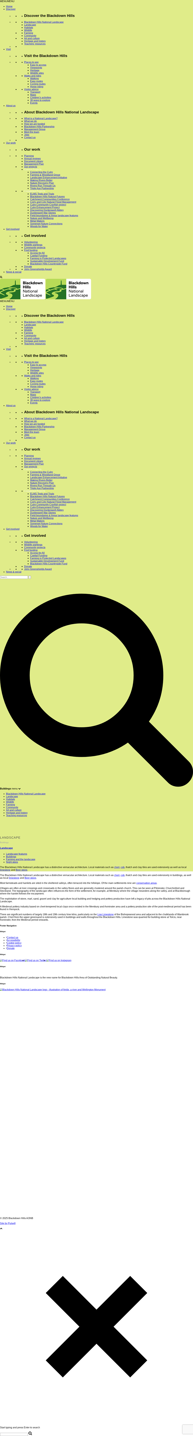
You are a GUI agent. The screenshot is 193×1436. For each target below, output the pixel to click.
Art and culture (32, 38)
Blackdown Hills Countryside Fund (48, 264)
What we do (30, 121)
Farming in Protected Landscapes (48, 258)
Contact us (30, 137)
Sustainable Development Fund (47, 261)
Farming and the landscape (20, 859)
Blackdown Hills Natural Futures (47, 196)
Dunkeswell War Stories (43, 213)
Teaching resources (16, 815)
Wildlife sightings (33, 245)
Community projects (34, 247)
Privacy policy (14, 945)
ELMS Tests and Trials (42, 194)
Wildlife (28, 30)
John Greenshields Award (38, 269)
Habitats (28, 27)
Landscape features (16, 854)
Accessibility (13, 940)
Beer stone (21, 870)
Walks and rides (32, 75)
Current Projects (32, 169)
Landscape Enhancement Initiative (48, 177)
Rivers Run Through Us (42, 185)
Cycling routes (38, 84)
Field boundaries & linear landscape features (54, 215)
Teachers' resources (35, 44)
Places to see (31, 62)
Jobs (26, 134)
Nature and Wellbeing (42, 218)
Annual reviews (32, 158)
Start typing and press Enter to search (20, 1427)
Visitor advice (31, 89)
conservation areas (146, 883)
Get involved (12, 229)
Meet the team (31, 132)
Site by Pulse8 (8, 1223)
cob (123, 867)
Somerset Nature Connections (46, 223)
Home (9, 6)
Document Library (33, 161)
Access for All (37, 253)
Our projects (30, 166)
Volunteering (31, 242)
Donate (28, 266)
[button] (7, 1)
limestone (5, 870)
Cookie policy (14, 943)
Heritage (34, 70)
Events (34, 103)
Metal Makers (37, 221)
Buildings (11, 856)
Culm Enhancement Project (45, 207)
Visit (8, 49)
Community (30, 35)
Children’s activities (40, 97)
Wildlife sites (37, 73)
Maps (33, 94)
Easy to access (38, 65)
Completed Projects (34, 191)
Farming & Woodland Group (45, 175)
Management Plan (34, 164)
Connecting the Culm (41, 172)
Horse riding (36, 86)
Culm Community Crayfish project (48, 204)
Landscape (30, 25)
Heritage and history (35, 41)
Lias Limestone (105, 914)
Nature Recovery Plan (42, 183)
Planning (29, 156)
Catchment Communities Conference (50, 199)
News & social (13, 272)
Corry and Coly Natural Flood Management (53, 202)
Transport (35, 92)
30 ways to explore (40, 100)
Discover (11, 9)
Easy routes (36, 81)
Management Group (34, 129)
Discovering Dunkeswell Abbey (47, 210)
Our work (11, 143)
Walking (34, 78)
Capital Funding (38, 255)
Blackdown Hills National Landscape (44, 22)
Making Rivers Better (41, 180)
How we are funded (34, 124)
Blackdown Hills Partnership (39, 126)
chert (116, 867)
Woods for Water (39, 226)
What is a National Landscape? (41, 118)
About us (11, 105)
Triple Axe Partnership (42, 188)
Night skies (12, 862)
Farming (28, 33)
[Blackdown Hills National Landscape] (45, 298)
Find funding (31, 250)
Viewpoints (36, 67)
